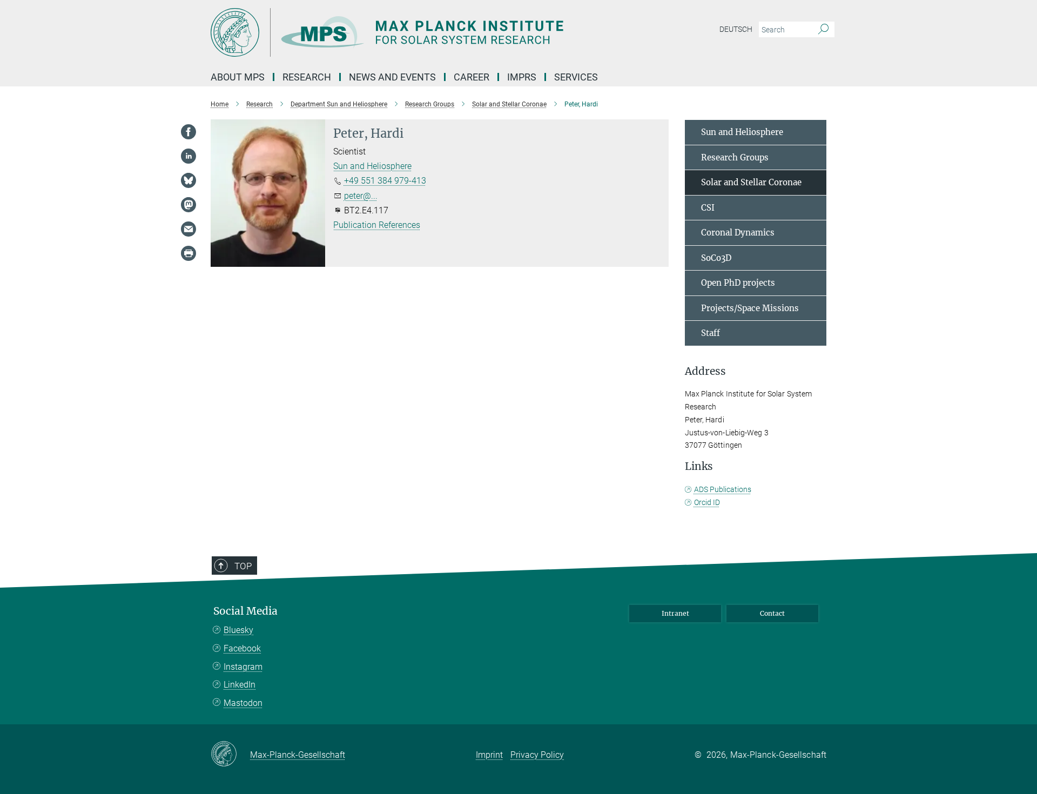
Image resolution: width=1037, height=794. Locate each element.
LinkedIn (239, 684)
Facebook (242, 648)
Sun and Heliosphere (372, 166)
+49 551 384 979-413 (385, 181)
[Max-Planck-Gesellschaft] (230, 755)
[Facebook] (188, 132)
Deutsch (735, 29)
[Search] (823, 29)
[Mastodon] (188, 205)
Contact (772, 613)
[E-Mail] (188, 229)
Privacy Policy (537, 755)
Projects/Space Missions (750, 308)
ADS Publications (722, 489)
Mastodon (243, 703)
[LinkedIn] (188, 156)
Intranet (675, 613)
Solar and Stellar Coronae (751, 182)
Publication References (376, 225)
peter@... (361, 196)
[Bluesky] (188, 180)
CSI (708, 208)
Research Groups (735, 157)
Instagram (243, 667)
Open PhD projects (738, 283)
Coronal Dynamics (738, 232)
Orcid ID (707, 502)
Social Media (245, 611)
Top (243, 566)
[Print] (188, 253)
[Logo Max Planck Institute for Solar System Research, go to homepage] (413, 32)
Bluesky (238, 630)
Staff (710, 333)
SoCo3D (716, 258)
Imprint (489, 755)
